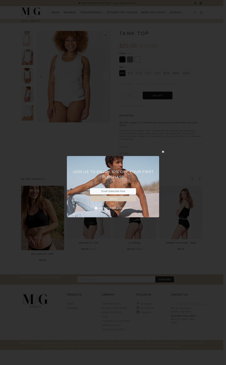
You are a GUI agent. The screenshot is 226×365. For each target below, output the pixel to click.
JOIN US (113, 199)
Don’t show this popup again (115, 208)
